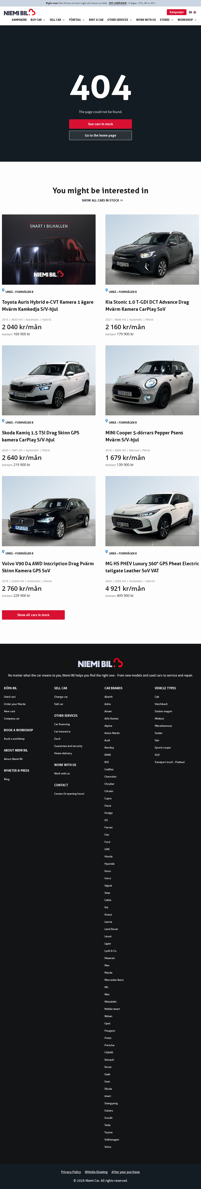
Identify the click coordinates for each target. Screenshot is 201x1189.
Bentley (109, 747)
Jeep (107, 892)
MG (106, 987)
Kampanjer (19, 19)
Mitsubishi (110, 1001)
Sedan (158, 733)
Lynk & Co (110, 950)
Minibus (159, 718)
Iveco (107, 878)
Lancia (108, 921)
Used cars (10, 696)
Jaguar (108, 885)
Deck (57, 738)
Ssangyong (111, 1103)
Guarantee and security (68, 746)
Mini (106, 994)
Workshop (185, 19)
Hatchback (161, 704)
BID (106, 762)
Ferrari (108, 827)
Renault (109, 1059)
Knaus (108, 914)
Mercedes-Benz (114, 979)
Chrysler (109, 783)
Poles (107, 1037)
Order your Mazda (15, 704)
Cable (107, 900)
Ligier (107, 943)
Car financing (62, 724)
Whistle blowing (96, 1172)
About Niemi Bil (13, 758)
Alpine (108, 725)
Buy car (36, 19)
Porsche (109, 1045)
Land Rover (111, 929)
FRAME (108, 1052)
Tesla (107, 1125)
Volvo (107, 1146)
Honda (108, 856)
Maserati (109, 958)
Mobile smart (112, 1008)
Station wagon (163, 711)
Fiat (106, 834)
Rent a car (96, 19)
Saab (107, 1074)
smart (107, 1096)
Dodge (108, 812)
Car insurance (62, 731)
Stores (165, 19)
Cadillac (109, 769)
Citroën (108, 791)
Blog (7, 779)
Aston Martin (112, 733)
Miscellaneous (163, 725)
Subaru (108, 1110)
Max (106, 965)
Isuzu (107, 871)
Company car (11, 718)
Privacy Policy (71, 1172)
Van (157, 740)
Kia (106, 907)
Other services (117, 19)
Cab (157, 696)
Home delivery (63, 753)
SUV (157, 754)
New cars (9, 711)
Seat (107, 1081)
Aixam (108, 711)
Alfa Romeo (111, 718)
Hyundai (109, 863)
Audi (107, 740)
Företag (75, 19)
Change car (61, 696)
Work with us (146, 19)
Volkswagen (111, 1139)
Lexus (107, 936)
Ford (107, 841)
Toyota (108, 1132)
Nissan (108, 1016)
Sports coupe (163, 747)
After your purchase (125, 1172)
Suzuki (108, 1117)
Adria (107, 704)
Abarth (108, 696)
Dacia (107, 805)
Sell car (55, 19)
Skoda (108, 1088)
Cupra (107, 798)
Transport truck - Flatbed (170, 762)
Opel (107, 1023)
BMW (107, 754)
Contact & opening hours (69, 793)
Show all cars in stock (100, 200)
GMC (107, 849)
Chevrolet (110, 776)
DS (106, 820)
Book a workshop (14, 738)
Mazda (108, 972)
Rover (108, 1067)
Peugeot (109, 1030)
